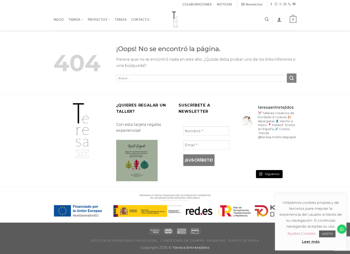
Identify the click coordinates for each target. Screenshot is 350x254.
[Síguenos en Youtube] (294, 4)
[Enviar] (291, 78)
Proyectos (97, 19)
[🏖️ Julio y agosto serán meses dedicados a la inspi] (288, 161)
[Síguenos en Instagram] (276, 4)
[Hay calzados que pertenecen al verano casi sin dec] (268, 161)
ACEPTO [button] (327, 233)
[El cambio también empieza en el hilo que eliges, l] (268, 149)
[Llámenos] (289, 4)
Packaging (216, 240)
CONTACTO (140, 19)
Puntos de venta (243, 240)
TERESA (121, 19)
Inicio (59, 19)
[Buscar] (267, 19)
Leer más (311, 241)
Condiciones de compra (182, 240)
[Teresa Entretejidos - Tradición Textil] (175, 19)
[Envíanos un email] (285, 4)
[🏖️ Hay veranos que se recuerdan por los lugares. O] (249, 161)
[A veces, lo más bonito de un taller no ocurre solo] (249, 149)
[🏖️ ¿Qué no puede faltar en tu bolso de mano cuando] (288, 149)
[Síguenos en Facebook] (271, 4)
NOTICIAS (224, 4)
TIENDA (74, 19)
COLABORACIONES (197, 4)
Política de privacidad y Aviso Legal (124, 240)
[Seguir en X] (280, 4)
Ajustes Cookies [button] (301, 233)
